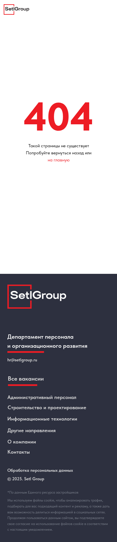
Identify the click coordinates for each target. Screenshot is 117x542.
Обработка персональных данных (40, 470)
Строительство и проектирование (47, 407)
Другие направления (31, 430)
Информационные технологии (42, 419)
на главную (59, 160)
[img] (16, 9)
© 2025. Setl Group (25, 478)
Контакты (18, 452)
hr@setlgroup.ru (22, 359)
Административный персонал (41, 397)
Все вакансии (26, 378)
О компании (21, 442)
